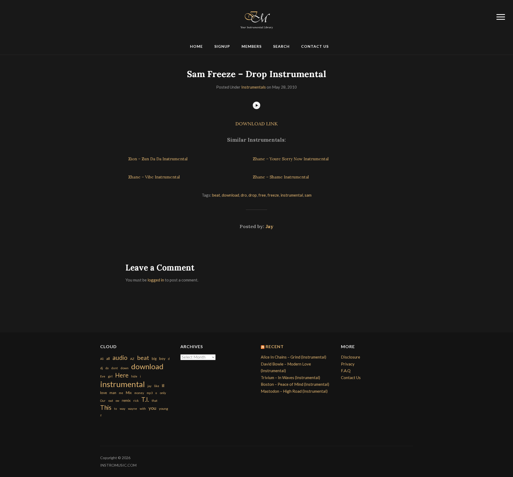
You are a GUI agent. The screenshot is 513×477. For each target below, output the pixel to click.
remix (126, 400)
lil (163, 385)
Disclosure (350, 357)
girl (110, 376)
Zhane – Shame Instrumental (281, 177)
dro (244, 195)
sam (308, 195)
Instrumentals (253, 87)
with (143, 408)
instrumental (292, 195)
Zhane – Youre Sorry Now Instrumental (291, 158)
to (115, 408)
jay (149, 386)
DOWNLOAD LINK (256, 124)
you (152, 408)
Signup (222, 46)
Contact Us (315, 46)
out (110, 401)
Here (122, 375)
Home (196, 46)
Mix (129, 393)
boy (162, 358)
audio (119, 357)
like (156, 386)
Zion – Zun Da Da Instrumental (158, 158)
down (125, 368)
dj (101, 368)
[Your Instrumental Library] (256, 16)
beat (216, 195)
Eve (102, 376)
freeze (273, 195)
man (113, 393)
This (105, 407)
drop (252, 195)
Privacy (348, 363)
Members (252, 46)
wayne (132, 408)
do (107, 368)
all (108, 358)
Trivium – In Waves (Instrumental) (290, 377)
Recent (275, 346)
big (154, 358)
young (163, 409)
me (121, 393)
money (139, 393)
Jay (269, 226)
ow (117, 400)
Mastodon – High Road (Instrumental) (294, 391)
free (262, 195)
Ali (102, 358)
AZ (132, 359)
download (230, 195)
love (103, 392)
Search (281, 46)
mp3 (150, 393)
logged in (155, 279)
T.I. (145, 399)
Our (103, 400)
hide (134, 376)
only (163, 393)
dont (114, 368)
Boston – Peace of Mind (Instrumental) (295, 384)
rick (136, 400)
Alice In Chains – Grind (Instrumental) (293, 357)
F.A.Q (346, 370)
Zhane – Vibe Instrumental (154, 177)
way (122, 409)
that (154, 401)
